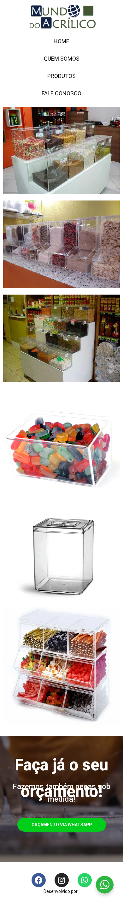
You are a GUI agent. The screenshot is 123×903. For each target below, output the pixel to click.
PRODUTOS (61, 76)
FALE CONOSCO (61, 93)
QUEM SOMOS (61, 58)
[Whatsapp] (85, 880)
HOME (61, 41)
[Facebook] (39, 880)
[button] (61, 825)
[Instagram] (62, 880)
